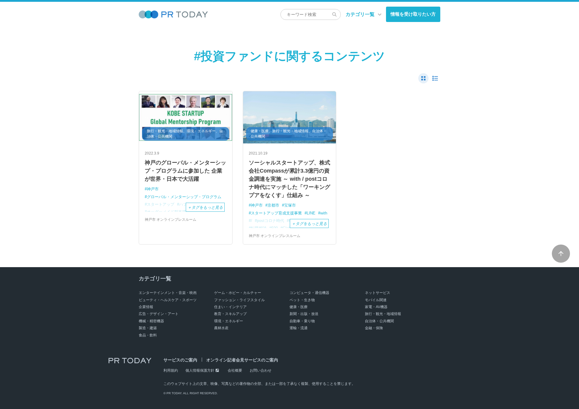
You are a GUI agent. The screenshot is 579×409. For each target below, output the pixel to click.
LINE (311, 213)
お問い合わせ (260, 370)
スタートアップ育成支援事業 (276, 213)
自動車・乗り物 (302, 321)
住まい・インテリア (230, 307)
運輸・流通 (299, 328)
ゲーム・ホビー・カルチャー (237, 293)
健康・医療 (299, 307)
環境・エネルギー (228, 321)
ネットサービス (377, 293)
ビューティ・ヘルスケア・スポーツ (168, 300)
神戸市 (153, 189)
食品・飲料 (148, 335)
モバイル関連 (376, 300)
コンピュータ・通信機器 (309, 293)
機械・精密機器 (151, 321)
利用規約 (170, 370)
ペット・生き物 (302, 300)
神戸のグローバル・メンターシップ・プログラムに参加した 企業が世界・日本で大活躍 (185, 171)
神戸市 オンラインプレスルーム (170, 219)
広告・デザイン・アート (159, 314)
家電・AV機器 (376, 307)
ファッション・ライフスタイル (239, 300)
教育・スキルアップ (230, 314)
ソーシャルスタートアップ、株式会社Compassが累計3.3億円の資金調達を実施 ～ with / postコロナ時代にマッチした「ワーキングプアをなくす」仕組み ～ (289, 179)
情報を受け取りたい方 (413, 14)
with (323, 213)
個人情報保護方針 (199, 370)
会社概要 (235, 370)
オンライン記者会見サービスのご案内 (242, 359)
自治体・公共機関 (379, 321)
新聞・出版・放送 (304, 314)
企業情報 (146, 307)
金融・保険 (374, 328)
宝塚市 (290, 205)
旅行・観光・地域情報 (383, 314)
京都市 (273, 205)
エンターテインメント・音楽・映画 (168, 293)
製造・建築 (148, 328)
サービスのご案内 (180, 359)
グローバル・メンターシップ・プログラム (184, 197)
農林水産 (221, 328)
